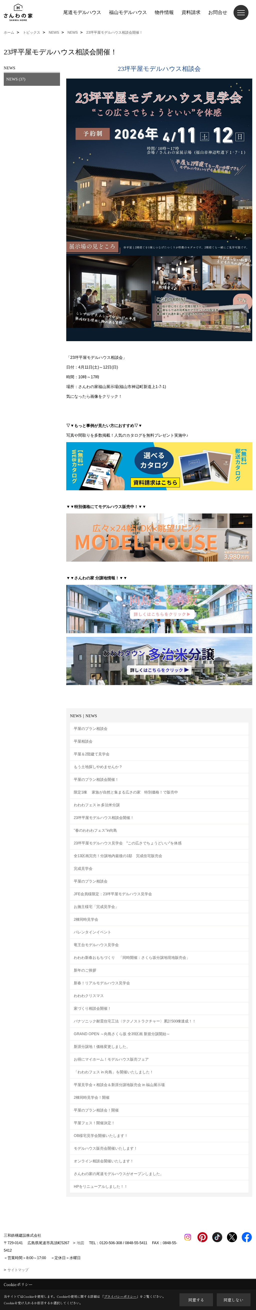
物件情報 (164, 12)
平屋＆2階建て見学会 (92, 754)
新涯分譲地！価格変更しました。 (102, 1046)
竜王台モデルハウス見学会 (96, 945)
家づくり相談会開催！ (92, 1008)
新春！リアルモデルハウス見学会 (102, 983)
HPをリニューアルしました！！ (101, 1186)
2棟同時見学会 (86, 919)
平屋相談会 (83, 741)
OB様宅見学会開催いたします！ (101, 1135)
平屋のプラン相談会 (91, 728)
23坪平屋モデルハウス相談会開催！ (104, 817)
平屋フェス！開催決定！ (94, 1123)
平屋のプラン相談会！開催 (96, 1110)
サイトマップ (18, 1270)
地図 (80, 1243)
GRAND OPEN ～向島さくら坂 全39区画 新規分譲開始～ (122, 1034)
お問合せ (217, 12)
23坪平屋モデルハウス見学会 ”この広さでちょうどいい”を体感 (128, 843)
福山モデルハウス (128, 12)
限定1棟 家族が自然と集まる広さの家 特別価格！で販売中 (126, 792)
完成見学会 (83, 868)
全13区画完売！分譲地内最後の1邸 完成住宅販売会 (118, 856)
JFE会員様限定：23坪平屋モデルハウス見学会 (113, 894)
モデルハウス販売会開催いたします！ (106, 1148)
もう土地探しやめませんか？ (98, 767)
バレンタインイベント (92, 932)
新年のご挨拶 (85, 970)
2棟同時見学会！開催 (92, 1097)
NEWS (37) (15, 79)
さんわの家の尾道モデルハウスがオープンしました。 (119, 1174)
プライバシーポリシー (120, 1296)
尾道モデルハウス (82, 12)
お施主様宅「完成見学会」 (96, 907)
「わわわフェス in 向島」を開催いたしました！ (114, 1072)
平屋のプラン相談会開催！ (96, 779)
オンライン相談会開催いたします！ (104, 1161)
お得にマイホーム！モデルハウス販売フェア (111, 1059)
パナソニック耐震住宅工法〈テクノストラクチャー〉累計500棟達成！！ (135, 1021)
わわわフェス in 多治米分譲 (97, 805)
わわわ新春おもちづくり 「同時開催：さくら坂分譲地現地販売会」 (134, 957)
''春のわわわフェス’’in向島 (95, 830)
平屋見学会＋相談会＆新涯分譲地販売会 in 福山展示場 (119, 1085)
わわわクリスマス (89, 996)
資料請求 (191, 12)
